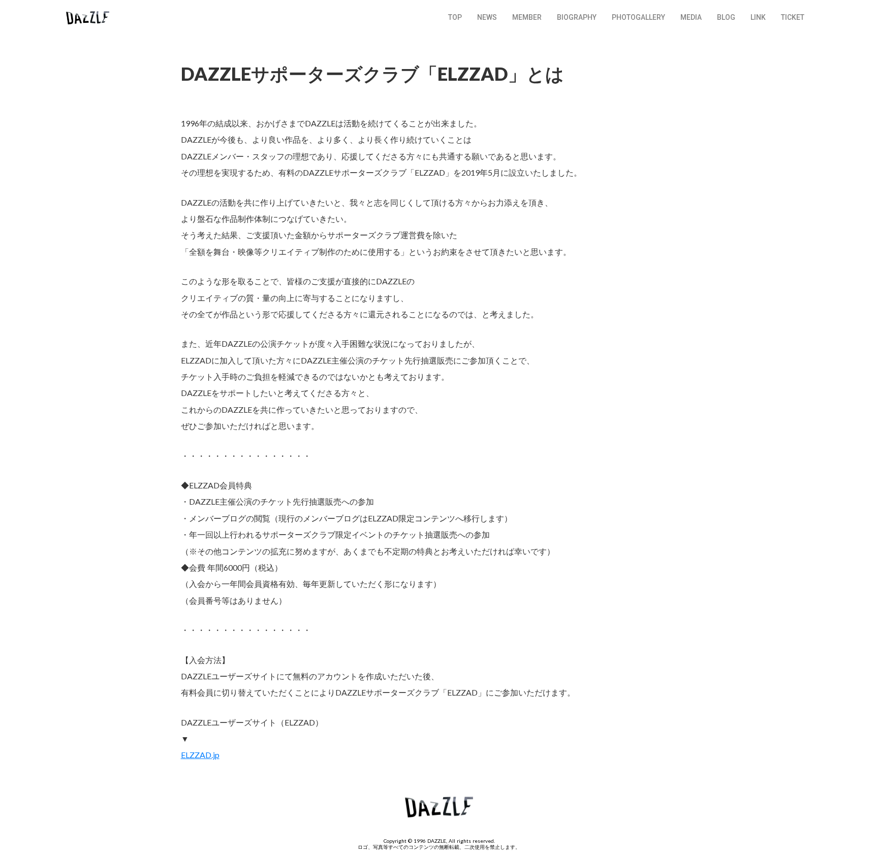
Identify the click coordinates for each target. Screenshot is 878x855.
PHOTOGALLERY (638, 17)
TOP (455, 17)
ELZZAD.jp (200, 755)
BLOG (726, 17)
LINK (758, 17)
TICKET (792, 17)
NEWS (487, 17)
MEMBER (527, 17)
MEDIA (691, 17)
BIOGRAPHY (577, 17)
